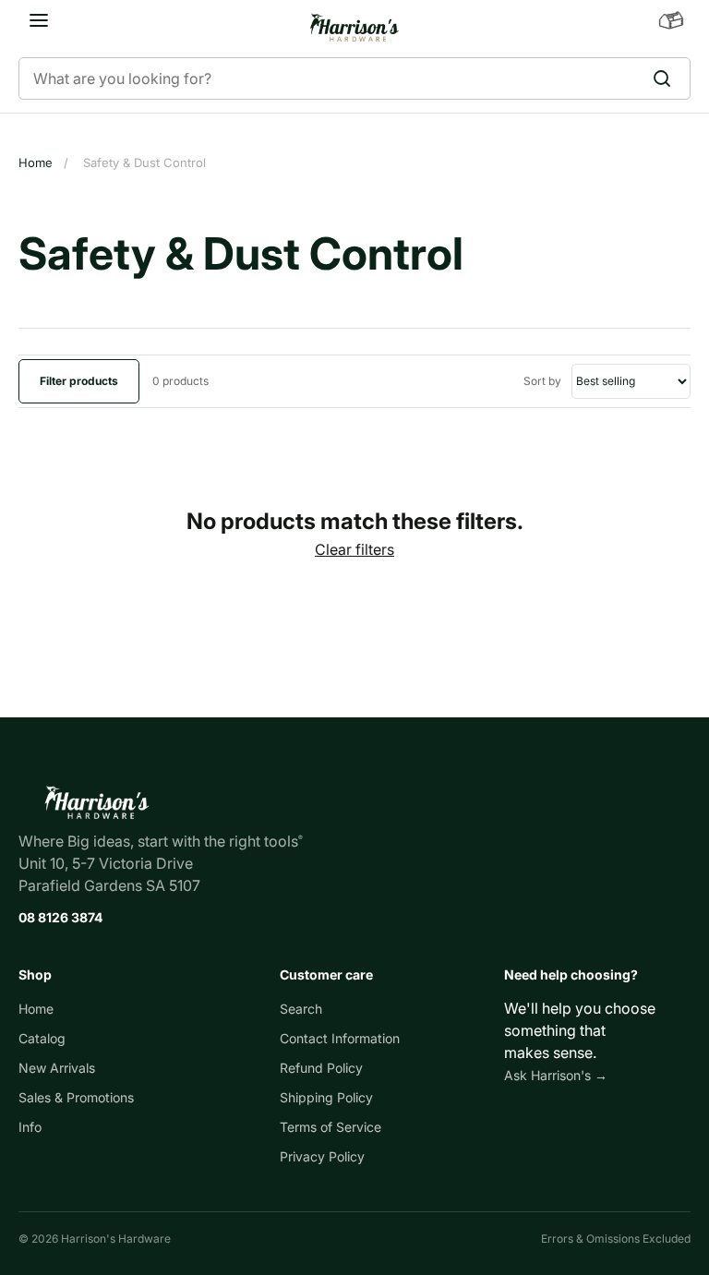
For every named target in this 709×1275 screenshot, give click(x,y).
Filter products (79, 381)
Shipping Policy (326, 1097)
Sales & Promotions (76, 1097)
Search (301, 1008)
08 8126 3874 (60, 917)
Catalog (42, 1038)
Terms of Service (330, 1127)
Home (35, 162)
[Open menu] (38, 20)
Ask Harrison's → (555, 1075)
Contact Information (340, 1038)
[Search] (667, 78)
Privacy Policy (322, 1156)
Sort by (543, 381)
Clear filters (354, 549)
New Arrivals (56, 1068)
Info (30, 1127)
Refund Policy (321, 1068)
